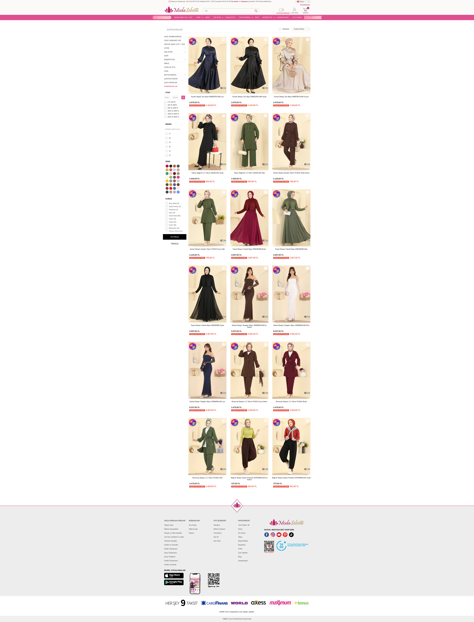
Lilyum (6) (172, 219)
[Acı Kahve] (171, 166)
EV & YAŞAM (297, 17)
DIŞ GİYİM (217, 17)
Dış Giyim (241, 533)
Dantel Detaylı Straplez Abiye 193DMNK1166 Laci (207, 401)
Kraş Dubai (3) (174, 203)
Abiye (240, 537)
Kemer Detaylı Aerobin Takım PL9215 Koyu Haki (207, 249)
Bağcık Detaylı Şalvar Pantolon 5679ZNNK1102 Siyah (291, 478)
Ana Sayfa (192, 525)
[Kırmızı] (171, 188)
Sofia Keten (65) (174, 216)
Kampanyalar (243, 561)
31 (170, 151)
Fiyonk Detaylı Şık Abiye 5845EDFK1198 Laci (207, 97)
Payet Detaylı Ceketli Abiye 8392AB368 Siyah (207, 325)
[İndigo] (175, 185)
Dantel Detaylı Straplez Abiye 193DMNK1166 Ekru (291, 325)
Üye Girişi (217, 541)
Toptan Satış (168, 525)
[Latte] (171, 192)
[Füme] (175, 177)
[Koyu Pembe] (167, 166)
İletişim (191, 533)
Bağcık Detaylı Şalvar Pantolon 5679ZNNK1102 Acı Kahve (249, 479)
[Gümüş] (178, 181)
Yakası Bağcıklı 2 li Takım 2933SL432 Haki (249, 173)
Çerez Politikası (170, 557)
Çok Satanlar (242, 553)
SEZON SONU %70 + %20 (183, 17)
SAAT (257, 17)
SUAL (166, 71)
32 (170, 155)
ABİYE (207, 17)
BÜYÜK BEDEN (244, 17)
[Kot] (175, 188)
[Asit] (167, 170)
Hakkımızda (193, 529)
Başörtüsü (242, 545)
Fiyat (168, 93)
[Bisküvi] (171, 174)
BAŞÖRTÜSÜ (267, 17)
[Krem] (178, 188)
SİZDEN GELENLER (313, 18)
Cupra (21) (172, 222)
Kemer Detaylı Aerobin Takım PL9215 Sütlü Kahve (291, 173)
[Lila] (175, 192)
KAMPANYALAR (170, 86)
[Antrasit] (178, 166)
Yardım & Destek (170, 565)
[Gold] (167, 181)
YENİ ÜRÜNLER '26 (163, 18)
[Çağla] (178, 174)
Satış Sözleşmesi (170, 553)
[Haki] (167, 185)
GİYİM (198, 17)
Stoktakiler (285, 29)
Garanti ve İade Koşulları (173, 533)
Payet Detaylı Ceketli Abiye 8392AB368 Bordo (249, 249)
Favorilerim (217, 533)
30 (170, 147)
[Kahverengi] (178, 185)
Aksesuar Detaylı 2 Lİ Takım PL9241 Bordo (291, 401)
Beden (168, 124)
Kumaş (169, 199)
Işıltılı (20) (172, 225)
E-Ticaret (230, 619)
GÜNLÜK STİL (230, 17)
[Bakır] (171, 170)
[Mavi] (178, 192)
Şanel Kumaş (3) (175, 206)
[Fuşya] (178, 177)
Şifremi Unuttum (219, 529)
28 (170, 138)
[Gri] (171, 181)
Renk (168, 161)
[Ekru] (167, 177)
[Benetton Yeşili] (167, 174)
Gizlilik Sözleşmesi (171, 561)
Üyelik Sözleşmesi (171, 549)
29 (170, 142)
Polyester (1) (173, 210)
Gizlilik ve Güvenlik (171, 545)
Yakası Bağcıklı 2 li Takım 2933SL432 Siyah (207, 173)
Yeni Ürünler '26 (243, 525)
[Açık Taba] (175, 166)
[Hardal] (171, 185)
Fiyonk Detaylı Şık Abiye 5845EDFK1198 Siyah (249, 97)
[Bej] (178, 170)
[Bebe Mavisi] (175, 170)
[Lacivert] (167, 192)
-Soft (224, 619)
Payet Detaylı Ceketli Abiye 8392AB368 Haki (291, 249)
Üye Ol (216, 537)
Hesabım (217, 525)
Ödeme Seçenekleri (171, 529)
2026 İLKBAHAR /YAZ (172, 40)
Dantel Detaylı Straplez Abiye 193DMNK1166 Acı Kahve (249, 326)
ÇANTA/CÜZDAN (283, 17)
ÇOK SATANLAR (170, 83)
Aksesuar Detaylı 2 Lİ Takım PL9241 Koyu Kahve (249, 401)
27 (170, 134)
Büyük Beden (243, 541)
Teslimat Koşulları (170, 541)
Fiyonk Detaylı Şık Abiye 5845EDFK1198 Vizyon (291, 97)
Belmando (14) (174, 228)
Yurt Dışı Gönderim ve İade (174, 537)
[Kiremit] (167, 188)
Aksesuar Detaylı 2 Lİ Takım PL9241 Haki (207, 478)
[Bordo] (175, 174)
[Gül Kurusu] (175, 181)
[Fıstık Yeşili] (171, 177)
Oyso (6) (172, 213)
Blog (239, 557)
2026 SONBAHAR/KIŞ (172, 37)
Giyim (240, 529)
